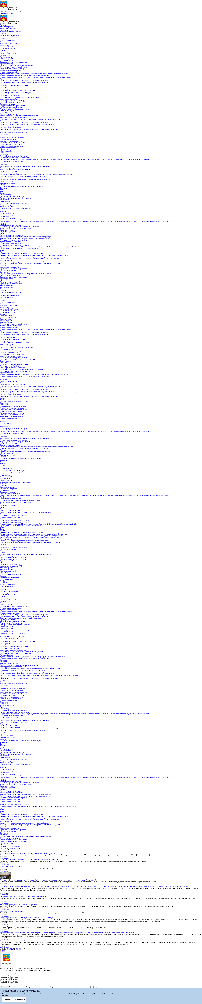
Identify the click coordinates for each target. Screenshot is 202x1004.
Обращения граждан (7, 218)
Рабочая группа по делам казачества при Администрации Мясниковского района (29, 129)
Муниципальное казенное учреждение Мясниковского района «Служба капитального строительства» (36, 77)
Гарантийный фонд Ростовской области (14, 158)
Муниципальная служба (8, 72)
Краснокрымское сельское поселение (13, 139)
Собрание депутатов (7, 48)
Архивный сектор (6, 64)
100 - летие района (6, 27)
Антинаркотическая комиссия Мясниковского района (19, 116)
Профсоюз (3, 223)
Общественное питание (8, 171)
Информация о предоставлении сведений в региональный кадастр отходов (27, 918)
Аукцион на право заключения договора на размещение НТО (22, 253)
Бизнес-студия (5, 154)
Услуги (2, 131)
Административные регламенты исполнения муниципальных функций (26, 237)
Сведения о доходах (7, 60)
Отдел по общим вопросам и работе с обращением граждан (21, 94)
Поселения (4, 134)
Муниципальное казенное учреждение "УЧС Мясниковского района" (25, 75)
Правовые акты (5, 55)
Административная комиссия (10, 114)
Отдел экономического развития (11, 102)
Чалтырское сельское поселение (11, 146)
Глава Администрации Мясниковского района (16, 65)
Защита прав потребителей (9, 163)
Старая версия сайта (7, 13)
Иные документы (6, 52)
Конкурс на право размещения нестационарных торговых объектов (24, 262)
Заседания (3, 50)
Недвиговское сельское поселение (12, 143)
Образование (4, 216)
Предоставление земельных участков (13, 269)
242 (8, 949)
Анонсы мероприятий (8, 28)
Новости (3, 33)
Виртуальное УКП (6, 37)
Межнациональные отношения (11, 70)
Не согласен (19, 1000)
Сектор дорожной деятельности (11, 107)
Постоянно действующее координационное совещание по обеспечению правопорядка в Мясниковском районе (40, 126)
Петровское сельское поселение (11, 144)
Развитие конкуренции (8, 183)
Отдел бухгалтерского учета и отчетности (15, 84)
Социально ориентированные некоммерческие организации (21, 227)
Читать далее (4, 858)
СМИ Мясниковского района (10, 225)
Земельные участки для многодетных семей (15, 208)
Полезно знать (5, 178)
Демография (4, 200)
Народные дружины (7, 213)
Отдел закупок (5, 89)
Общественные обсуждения (10, 173)
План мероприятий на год (9, 35)
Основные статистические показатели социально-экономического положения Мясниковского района (36, 174)
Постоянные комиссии (8, 53)
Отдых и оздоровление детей (10, 220)
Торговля (3, 188)
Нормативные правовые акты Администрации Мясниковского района (25, 274)
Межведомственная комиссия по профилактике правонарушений (23, 121)
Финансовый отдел (7, 111)
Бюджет (3, 233)
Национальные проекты (8, 215)
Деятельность (5, 201)
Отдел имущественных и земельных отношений (17, 90)
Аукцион (3, 252)
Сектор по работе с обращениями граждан (15, 109)
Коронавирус (4, 210)
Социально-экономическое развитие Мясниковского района (21, 186)
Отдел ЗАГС (4, 87)
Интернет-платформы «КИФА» (11, 911)
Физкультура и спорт (7, 230)
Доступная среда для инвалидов (11, 161)
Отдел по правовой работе (9, 95)
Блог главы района (6, 59)
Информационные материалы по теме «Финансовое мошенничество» (25, 166)
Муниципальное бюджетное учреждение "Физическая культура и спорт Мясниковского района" (34, 74)
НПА (2, 280)
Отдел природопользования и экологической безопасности (21, 97)
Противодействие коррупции (10, 127)
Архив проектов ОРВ (8, 279)
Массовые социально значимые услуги (14, 132)
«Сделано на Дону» (7, 151)
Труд (1, 190)
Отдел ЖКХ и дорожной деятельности (14, 85)
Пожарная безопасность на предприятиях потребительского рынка (24, 176)
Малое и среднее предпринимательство (14, 168)
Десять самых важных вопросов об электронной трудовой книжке (24, 941)
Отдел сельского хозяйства (9, 99)
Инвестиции (4, 164)
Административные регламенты (11, 235)
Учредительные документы (10, 275)
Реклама (3, 185)
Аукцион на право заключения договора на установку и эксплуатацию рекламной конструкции (34, 255)
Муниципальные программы (10, 242)
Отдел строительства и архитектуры (13, 101)
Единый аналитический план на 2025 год (15, 243)
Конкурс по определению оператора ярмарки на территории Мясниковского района (30, 263)
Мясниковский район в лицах (10, 32)
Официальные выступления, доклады (13, 62)
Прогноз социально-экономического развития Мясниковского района (25, 179)
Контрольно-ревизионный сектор (12, 69)
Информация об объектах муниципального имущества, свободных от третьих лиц (29, 258)
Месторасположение (7, 42)
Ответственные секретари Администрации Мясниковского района (24, 82)
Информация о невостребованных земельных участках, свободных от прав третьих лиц (31, 257)
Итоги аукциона (6, 260)
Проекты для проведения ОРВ (11, 284)
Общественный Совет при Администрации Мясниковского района (24, 80)
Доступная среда (6, 205)
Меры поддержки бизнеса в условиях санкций (16, 169)
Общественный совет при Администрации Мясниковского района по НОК (27, 124)
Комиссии (3, 112)
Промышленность (6, 181)
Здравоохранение (6, 206)
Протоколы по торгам (8, 270)
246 (20, 949)
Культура (3, 211)
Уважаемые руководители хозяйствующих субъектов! (19, 905)
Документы (4, 272)
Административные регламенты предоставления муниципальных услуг (26, 238)
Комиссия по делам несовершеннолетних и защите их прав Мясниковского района (30, 119)
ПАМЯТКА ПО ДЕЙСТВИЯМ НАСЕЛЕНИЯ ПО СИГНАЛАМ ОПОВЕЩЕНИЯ (30, 860)
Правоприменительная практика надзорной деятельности (20, 248)
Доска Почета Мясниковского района (13, 203)
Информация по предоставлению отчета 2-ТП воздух (19, 926)
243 (11, 949)
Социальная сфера (6, 195)
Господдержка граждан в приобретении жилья (16, 198)
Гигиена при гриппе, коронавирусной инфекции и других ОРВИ (23, 896)
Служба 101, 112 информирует (11, 866)
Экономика (4, 149)
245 (17, 949)
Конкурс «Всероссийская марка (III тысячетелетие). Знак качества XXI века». (28, 853)
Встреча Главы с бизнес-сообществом (13, 156)
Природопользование (7, 104)
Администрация (6, 57)
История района (6, 30)
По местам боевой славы (9, 47)
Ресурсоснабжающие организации (12, 106)
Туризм (2, 191)
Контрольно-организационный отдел (13, 67)
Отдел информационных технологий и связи (16, 92)
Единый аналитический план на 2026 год (15, 245)
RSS (3, 951)
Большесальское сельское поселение (13, 136)
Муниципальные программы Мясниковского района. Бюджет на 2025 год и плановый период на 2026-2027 (38, 247)
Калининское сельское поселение (12, 137)
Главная (3, 25)
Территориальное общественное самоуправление (17, 228)
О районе (3, 38)
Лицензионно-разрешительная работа (13, 240)
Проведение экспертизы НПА (11, 282)
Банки (2, 153)
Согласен (7, 1000)
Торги (2, 250)
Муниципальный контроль (9, 79)
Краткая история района (8, 43)
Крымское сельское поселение (11, 141)
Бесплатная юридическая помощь (12, 196)
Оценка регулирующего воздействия (13, 277)
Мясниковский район (7, 40)
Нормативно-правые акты (9, 267)
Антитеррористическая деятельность (13, 117)
